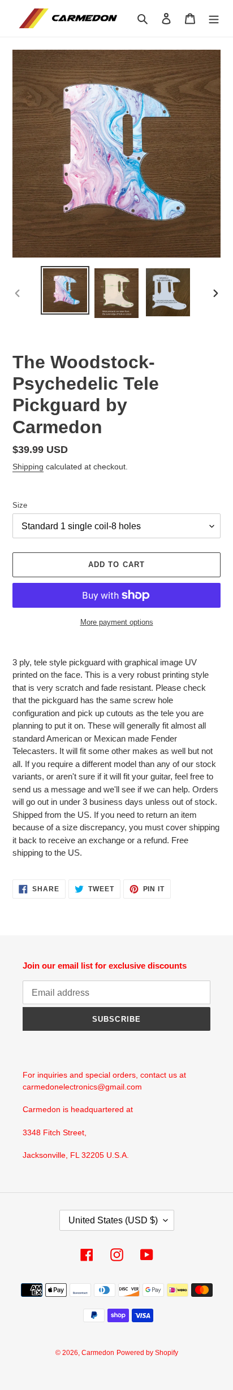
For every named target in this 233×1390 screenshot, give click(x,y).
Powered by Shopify (147, 1353)
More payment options (116, 622)
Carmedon (97, 1353)
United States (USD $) (113, 1220)
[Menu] (214, 18)
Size (19, 505)
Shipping (28, 466)
